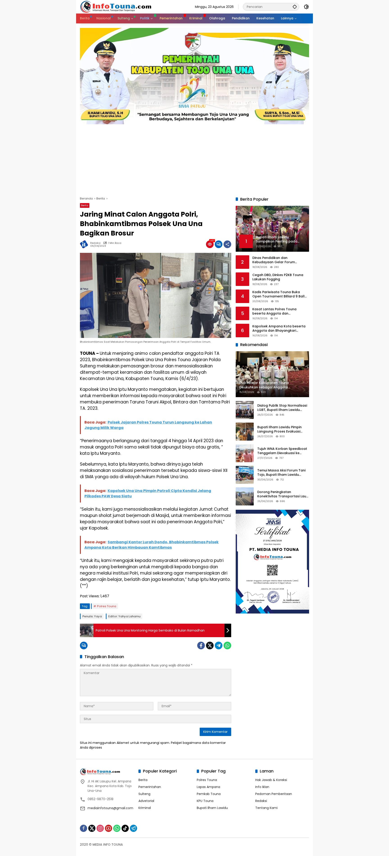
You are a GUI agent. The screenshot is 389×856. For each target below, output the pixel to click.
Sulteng (144, 794)
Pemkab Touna (209, 794)
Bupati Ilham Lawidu (212, 808)
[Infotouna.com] (115, 6)
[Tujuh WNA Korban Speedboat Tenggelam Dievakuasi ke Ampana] (245, 453)
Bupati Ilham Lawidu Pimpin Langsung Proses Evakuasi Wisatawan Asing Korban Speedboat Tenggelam (279, 429)
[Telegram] (218, 645)
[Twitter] (210, 645)
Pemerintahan (149, 787)
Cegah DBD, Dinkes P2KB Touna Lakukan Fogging (277, 277)
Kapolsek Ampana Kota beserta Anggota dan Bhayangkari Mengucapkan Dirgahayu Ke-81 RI (280, 328)
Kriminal (144, 808)
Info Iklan (262, 787)
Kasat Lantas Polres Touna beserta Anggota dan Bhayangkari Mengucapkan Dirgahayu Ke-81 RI (275, 311)
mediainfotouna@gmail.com (110, 808)
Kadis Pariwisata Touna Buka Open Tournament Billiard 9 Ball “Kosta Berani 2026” (278, 294)
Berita (84, 205)
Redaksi (95, 243)
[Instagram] (100, 828)
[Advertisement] (194, 158)
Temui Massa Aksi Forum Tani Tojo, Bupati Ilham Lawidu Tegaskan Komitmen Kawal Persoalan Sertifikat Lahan (281, 472)
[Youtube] (108, 828)
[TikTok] (125, 828)
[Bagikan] (227, 244)
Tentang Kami (266, 808)
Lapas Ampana (208, 787)
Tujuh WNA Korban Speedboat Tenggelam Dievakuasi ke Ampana (282, 451)
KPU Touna (205, 801)
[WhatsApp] (227, 645)
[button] (294, 6)
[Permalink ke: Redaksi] (85, 244)
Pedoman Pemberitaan (273, 794)
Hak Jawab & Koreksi (271, 780)
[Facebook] (201, 645)
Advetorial (146, 801)
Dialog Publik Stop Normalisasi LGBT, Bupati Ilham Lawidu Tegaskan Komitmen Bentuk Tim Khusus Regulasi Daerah (282, 407)
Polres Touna (106, 606)
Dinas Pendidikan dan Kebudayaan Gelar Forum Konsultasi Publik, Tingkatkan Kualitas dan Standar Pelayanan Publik (278, 260)
